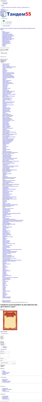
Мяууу (3, 284)
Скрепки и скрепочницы (7, 99)
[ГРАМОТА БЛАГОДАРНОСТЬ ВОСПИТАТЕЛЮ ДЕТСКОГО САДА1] (10, 329)
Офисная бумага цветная (7, 82)
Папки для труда (5, 242)
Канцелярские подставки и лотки (8, 35)
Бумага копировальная (6, 74)
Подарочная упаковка (6, 296)
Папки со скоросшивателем (7, 128)
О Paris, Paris (5, 285)
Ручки (3, 202)
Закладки (4, 248)
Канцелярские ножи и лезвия (7, 104)
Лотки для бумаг (5, 160)
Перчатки (4, 215)
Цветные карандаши (6, 230)
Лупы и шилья (5, 113)
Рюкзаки (4, 225)
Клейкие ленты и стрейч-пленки (8, 101)
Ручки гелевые (5, 137)
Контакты (4, 374)
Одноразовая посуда (6, 278)
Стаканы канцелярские (6, 157)
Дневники (4, 229)
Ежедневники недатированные (8, 76)
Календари (4, 78)
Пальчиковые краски (6, 250)
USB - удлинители (6, 168)
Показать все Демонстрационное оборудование (10, 184)
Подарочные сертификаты (7, 389)
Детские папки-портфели (7, 245)
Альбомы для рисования (7, 226)
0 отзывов (2, 310)
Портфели (4, 200)
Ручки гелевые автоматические (8, 138)
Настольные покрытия (6, 114)
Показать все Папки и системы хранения (9, 133)
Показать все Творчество (6, 275)
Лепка (3, 268)
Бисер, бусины (5, 266)
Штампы (4, 174)
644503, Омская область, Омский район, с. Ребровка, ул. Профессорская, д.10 (16, 7)
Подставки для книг (6, 247)
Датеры (4, 175)
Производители (5, 388)
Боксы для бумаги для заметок (8, 159)
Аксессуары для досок (6, 181)
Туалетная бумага (5, 218)
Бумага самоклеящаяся (6, 80)
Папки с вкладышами (6, 126)
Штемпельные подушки (7, 173)
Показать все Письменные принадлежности (10, 152)
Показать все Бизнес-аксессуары (8, 205)
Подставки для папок (6, 154)
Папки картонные (5, 121)
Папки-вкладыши (5, 117)
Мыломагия (4, 269)
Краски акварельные (6, 232)
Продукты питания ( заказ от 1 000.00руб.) (10, 277)
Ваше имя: (2, 351)
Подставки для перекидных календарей (9, 158)
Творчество (4, 44)
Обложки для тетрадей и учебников (9, 252)
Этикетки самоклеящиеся (7, 92)
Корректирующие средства (7, 102)
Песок (3, 264)
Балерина (4, 283)
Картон (4, 228)
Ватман (4, 79)
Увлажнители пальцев (6, 111)
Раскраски (4, 254)
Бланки (4, 68)
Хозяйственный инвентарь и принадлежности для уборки (12, 220)
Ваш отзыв (2, 353)
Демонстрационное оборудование (8, 38)
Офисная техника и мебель (7, 39)
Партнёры (4, 390)
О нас (3, 370)
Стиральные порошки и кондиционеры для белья (11, 213)
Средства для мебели (6, 223)
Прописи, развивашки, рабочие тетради (9, 251)
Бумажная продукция (6, 32)
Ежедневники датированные (7, 75)
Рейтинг (1, 358)
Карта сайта (4, 380)
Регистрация (4, 3)
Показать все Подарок (6, 297)
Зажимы (4, 106)
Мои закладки (4, 397)
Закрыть (2, 366)
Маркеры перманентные (7, 141)
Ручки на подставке (6, 149)
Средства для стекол (6, 210)
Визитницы (4, 201)
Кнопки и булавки (6, 110)
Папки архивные (5, 123)
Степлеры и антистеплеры (7, 97)
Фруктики (4, 294)
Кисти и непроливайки (6, 234)
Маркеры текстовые (6, 142)
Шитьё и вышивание (6, 263)
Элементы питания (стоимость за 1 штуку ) (10, 186)
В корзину (2, 344)
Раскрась (4, 267)
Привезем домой (5, 373)
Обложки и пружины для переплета (9, 189)
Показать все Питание (6, 279)
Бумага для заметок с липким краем (9, 66)
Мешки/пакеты (5, 222)
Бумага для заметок (6, 65)
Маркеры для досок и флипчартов (8, 180)
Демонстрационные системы (7, 182)
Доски (3, 179)
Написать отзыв (3, 349)
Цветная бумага (5, 227)
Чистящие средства (6, 209)
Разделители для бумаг (6, 108)
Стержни (4, 150)
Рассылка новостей (5, 398)
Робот (3, 286)
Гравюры (4, 272)
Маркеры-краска (5, 143)
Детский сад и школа (6, 372)
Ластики (4, 145)
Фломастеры (4, 231)
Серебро (4, 287)
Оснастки (4, 172)
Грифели (4, 144)
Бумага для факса (5, 90)
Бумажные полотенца (6, 214)
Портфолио (4, 238)
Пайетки (4, 265)
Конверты (4, 71)
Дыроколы (4, 105)
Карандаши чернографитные (7, 139)
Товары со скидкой (5, 391)
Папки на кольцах (5, 125)
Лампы (4, 217)
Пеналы (4, 239)
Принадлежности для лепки (7, 236)
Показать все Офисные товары (7, 115)
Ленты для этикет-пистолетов (8, 83)
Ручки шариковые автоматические (8, 136)
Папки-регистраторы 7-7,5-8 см (8, 120)
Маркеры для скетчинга (6, 151)
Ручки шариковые (5, 135)
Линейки (4, 148)
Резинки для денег (6, 109)
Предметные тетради (6, 88)
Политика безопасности (6, 381)
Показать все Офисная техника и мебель (9, 198)
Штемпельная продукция (6, 37)
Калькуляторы (5, 187)
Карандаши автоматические (7, 140)
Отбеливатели (5, 212)
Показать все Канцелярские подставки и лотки (10, 161)
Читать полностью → (5, 333)
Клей (3, 100)
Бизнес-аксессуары (5, 40)
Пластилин (4, 235)
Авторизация (4, 2)
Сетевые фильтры (5, 167)
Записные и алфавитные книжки (8, 77)
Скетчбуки (4, 89)
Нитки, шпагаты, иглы (6, 216)
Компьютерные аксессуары (7, 36)
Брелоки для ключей (6, 195)
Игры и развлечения (6, 270)
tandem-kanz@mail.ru (6, 25)
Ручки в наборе (5, 146)
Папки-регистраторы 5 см (7, 119)
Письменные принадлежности (7, 34)
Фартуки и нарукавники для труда (8, 243)
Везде (3, 31)
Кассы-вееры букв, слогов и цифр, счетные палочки (11, 249)
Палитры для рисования (7, 255)
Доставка (4, 371)
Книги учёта (5, 70)
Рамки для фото (5, 183)
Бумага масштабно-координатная (8, 91)
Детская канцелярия (5, 42)
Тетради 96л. (5, 86)
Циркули (4, 244)
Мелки (3, 237)
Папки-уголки (5, 122)
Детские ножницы (6, 240)
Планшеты (4, 129)
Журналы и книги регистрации (8, 72)
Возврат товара (5, 379)
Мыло (3, 207)
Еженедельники (5, 81)
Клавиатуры (4, 164)
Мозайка (4, 273)
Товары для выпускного (6, 43)
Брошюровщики (5, 188)
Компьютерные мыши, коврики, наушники (10, 165)
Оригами (4, 271)
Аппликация (5, 274)
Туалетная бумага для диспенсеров (8, 219)
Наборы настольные (6, 203)
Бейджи (4, 112)
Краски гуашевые (5, 233)
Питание (4, 45)
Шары (3, 295)
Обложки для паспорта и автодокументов (10, 204)
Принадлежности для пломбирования (9, 196)
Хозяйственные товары (6, 41)
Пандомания (5, 293)
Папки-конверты (5, 124)
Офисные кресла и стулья (7, 197)
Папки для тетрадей (6, 241)
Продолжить (3, 365)
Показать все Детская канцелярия (8, 256)
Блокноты (4, 69)
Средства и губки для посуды (7, 208)
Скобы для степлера (6, 98)
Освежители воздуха (6, 211)
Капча (1, 360)
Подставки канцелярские (7, 155)
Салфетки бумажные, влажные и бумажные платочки (12, 221)
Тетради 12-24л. (5, 84)
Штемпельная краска (6, 171)
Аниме (4, 282)
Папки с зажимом (5, 127)
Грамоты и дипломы (6, 301)
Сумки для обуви (5, 246)
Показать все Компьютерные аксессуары (9, 169)
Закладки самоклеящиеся (7, 67)
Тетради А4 (4, 87)
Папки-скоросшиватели (6, 118)
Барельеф (4, 262)
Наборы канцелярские (6, 156)
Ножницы (4, 103)
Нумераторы (5, 176)
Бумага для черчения (6, 93)
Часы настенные (5, 194)
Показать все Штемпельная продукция (9, 177)
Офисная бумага (5, 64)
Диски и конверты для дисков (8, 166)
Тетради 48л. (5, 85)
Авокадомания (5, 281)
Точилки (4, 147)
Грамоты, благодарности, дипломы (8, 94)
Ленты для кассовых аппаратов (8, 73)
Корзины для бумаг (6, 107)
